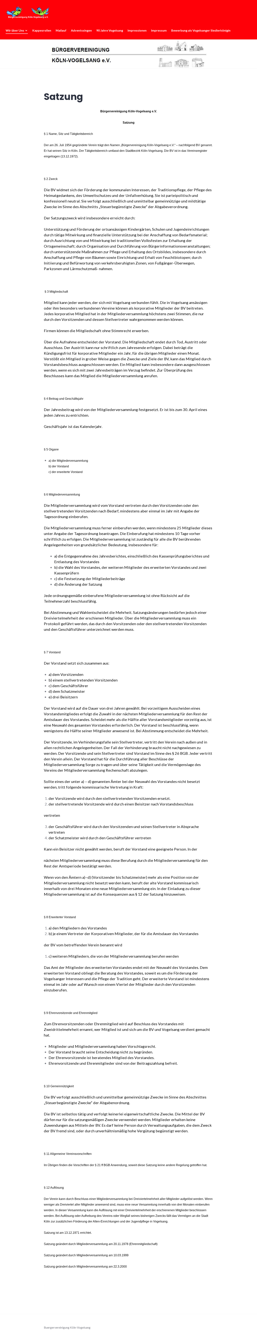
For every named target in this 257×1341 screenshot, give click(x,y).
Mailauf (61, 30)
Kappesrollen (41, 30)
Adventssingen (81, 30)
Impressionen (137, 30)
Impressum (159, 30)
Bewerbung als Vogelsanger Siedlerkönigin (200, 30)
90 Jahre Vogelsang (109, 30)
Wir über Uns (15, 30)
